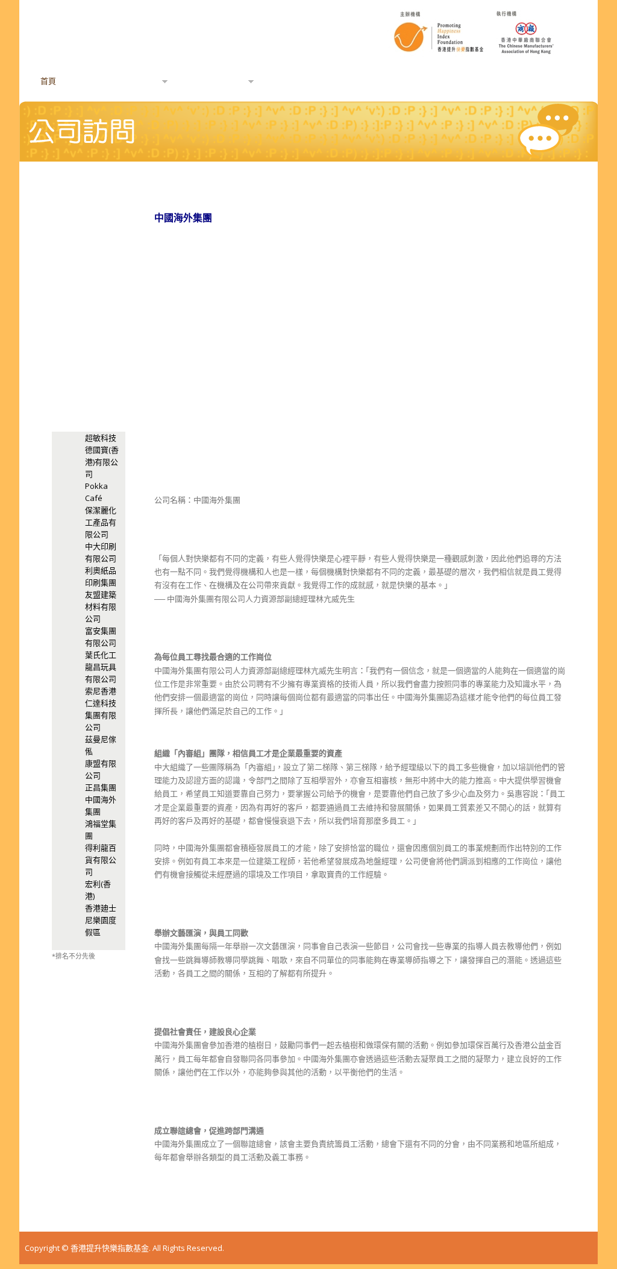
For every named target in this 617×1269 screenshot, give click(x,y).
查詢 (381, 81)
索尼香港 (100, 690)
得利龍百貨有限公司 (100, 859)
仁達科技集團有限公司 (100, 714)
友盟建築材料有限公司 (100, 606)
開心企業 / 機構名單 (468, 81)
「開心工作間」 (120, 82)
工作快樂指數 (211, 82)
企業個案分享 (304, 81)
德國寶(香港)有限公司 (102, 461)
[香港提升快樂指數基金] (308, 66)
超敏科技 (100, 437)
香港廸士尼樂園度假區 (100, 919)
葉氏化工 (100, 654)
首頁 (48, 81)
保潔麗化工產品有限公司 (100, 522)
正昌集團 (100, 787)
